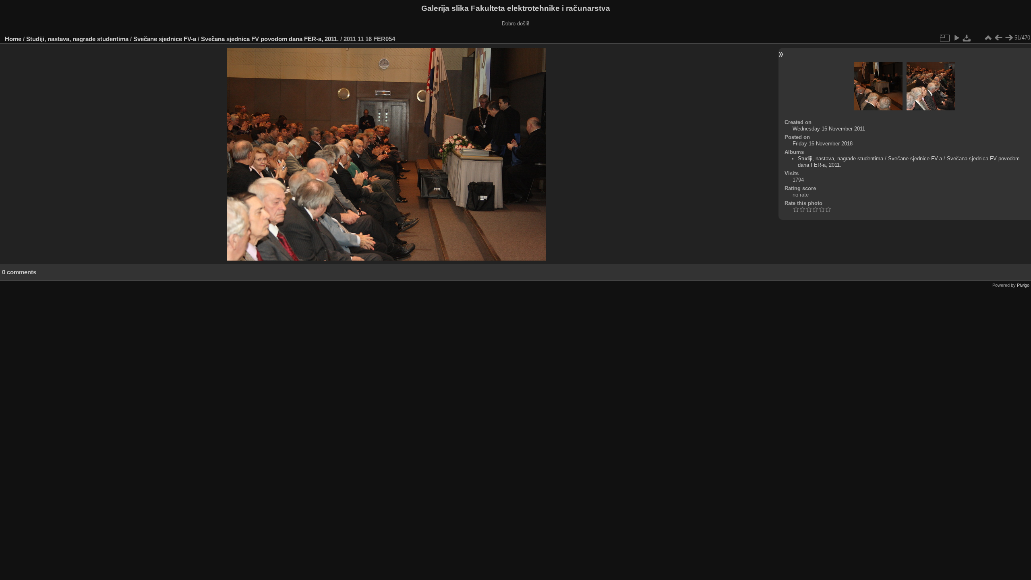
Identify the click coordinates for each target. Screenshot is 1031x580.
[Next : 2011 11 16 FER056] (1009, 38)
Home (13, 38)
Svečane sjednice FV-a (164, 38)
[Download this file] (967, 38)
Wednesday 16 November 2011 (829, 129)
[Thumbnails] (988, 38)
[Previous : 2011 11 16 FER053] (998, 38)
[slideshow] (956, 38)
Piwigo (1023, 285)
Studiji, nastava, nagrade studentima (77, 38)
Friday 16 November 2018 (823, 144)
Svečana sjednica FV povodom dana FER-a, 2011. (270, 38)
